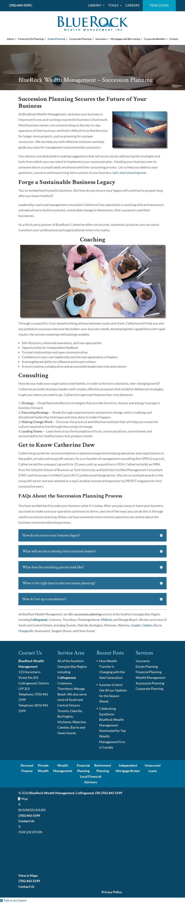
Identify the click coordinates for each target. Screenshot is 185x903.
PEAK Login (159, 5)
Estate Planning (56, 38)
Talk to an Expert (15, 900)
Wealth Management (150, 678)
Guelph (136, 625)
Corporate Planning (80, 38)
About (10, 38)
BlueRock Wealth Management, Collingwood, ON (64, 793)
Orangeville (25, 631)
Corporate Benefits (154, 38)
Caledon (147, 625)
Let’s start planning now (129, 173)
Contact (173, 38)
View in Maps (28, 875)
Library (94, 5)
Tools (113, 5)
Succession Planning (150, 683)
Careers (132, 5)
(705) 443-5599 (20, 5)
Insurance (100, 38)
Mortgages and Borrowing (125, 38)
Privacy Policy (112, 892)
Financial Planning (149, 672)
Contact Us (26, 821)
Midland (106, 620)
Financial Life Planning (31, 38)
